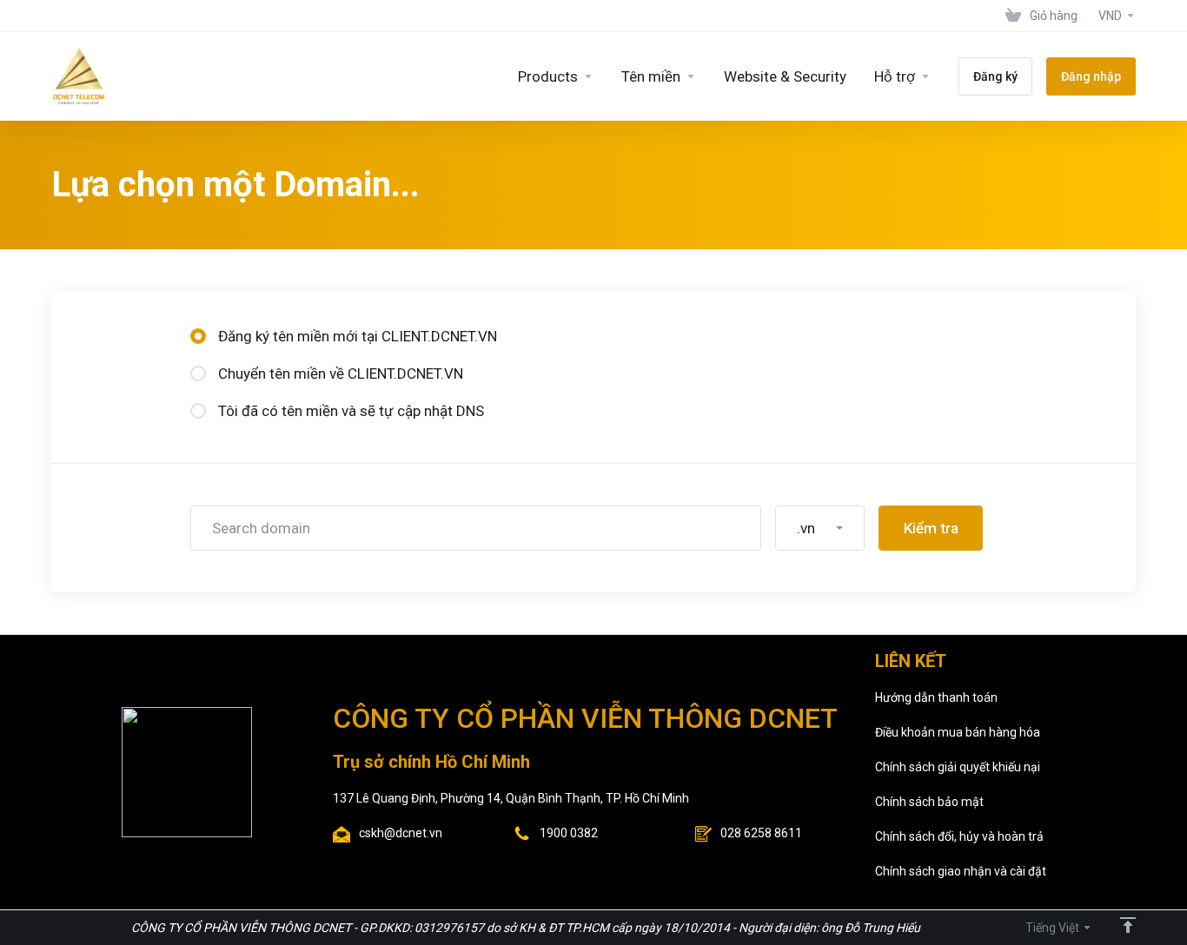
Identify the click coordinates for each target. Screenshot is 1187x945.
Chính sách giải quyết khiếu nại (957, 767)
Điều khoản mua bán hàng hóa (957, 732)
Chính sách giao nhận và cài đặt (960, 871)
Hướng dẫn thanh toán (936, 697)
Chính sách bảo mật (929, 802)
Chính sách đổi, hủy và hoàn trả (959, 836)
